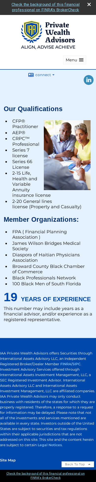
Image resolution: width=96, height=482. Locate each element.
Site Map (8, 460)
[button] (74, 60)
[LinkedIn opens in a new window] (89, 83)
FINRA (65, 364)
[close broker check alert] (89, 4)
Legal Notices (50, 445)
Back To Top (75, 464)
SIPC (76, 364)
